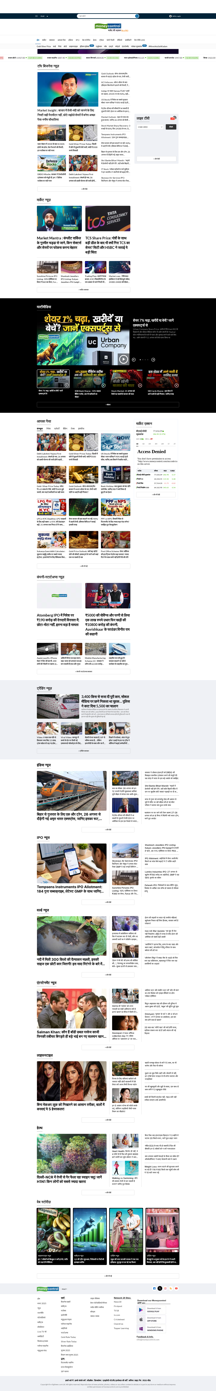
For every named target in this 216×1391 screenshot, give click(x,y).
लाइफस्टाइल (73, 46)
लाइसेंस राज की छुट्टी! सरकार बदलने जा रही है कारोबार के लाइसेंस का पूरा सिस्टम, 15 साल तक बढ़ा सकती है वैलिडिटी (118, 661)
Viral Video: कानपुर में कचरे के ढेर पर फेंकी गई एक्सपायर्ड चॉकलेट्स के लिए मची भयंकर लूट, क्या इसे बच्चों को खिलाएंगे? (71, 740)
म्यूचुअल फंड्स (66, 1319)
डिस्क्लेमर (97, 1380)
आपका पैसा (62, 40)
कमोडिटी (128, 40)
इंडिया (70, 40)
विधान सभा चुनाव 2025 (69, 1354)
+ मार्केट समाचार (84, 290)
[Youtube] (176, 1288)
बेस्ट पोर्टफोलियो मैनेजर (98, 1302)
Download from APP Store (151, 1319)
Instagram (165, 1288)
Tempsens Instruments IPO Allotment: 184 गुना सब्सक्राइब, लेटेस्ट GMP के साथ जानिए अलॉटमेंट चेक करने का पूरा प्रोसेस (114, 136)
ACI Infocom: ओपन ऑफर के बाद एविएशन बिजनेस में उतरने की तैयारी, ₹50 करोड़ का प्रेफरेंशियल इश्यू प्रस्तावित (115, 84)
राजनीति (40, 1313)
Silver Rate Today (69, 1341)
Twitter (159, 1288)
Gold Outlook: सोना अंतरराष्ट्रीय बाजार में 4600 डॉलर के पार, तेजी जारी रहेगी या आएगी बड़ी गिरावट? (115, 75)
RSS (170, 1288)
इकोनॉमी (64, 1315)
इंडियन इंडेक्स (84, 46)
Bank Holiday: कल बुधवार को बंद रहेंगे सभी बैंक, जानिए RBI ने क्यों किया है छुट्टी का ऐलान (115, 489)
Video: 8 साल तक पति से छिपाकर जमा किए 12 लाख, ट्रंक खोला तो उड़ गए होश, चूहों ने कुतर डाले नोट (46, 740)
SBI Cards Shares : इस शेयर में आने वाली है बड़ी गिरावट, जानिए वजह (161, 392)
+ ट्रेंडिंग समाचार (83, 751)
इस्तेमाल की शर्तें (121, 1380)
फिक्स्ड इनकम (42, 1341)
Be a (125, 30)
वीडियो (119, 40)
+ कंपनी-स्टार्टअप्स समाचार (83, 671)
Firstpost (118, 1306)
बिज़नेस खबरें (65, 1301)
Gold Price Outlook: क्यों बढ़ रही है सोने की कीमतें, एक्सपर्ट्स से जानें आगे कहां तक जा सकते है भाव (83, 554)
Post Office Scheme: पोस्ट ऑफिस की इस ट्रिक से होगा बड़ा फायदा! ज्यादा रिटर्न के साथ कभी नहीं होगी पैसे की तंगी (115, 554)
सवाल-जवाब (94, 1316)
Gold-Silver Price (44, 46)
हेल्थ (94, 40)
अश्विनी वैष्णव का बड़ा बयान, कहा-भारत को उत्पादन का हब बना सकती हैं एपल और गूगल (71, 661)
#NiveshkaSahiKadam (158, 46)
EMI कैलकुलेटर (67, 1367)
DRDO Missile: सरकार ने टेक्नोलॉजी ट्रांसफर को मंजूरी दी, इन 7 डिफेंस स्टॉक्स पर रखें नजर (51, 177)
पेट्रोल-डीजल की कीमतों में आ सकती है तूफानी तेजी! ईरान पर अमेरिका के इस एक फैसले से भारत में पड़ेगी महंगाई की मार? (115, 110)
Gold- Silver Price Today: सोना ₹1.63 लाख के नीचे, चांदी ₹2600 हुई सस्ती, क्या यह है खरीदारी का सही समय (50, 489)
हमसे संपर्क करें (80, 1380)
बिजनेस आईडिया (67, 1346)
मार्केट (44, 40)
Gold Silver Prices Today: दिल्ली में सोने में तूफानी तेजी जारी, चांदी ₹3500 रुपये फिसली (83, 147)
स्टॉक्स (63, 1310)
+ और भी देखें (156, 494)
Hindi (42, 16)
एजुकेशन (99, 46)
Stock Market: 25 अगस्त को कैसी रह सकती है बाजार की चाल (123, 392)
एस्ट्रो (111, 46)
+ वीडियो (108, 405)
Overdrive (118, 1324)
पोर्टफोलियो (41, 1317)
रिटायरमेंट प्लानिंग (67, 1362)
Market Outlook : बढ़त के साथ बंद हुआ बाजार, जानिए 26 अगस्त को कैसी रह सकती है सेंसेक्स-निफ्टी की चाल (115, 118)
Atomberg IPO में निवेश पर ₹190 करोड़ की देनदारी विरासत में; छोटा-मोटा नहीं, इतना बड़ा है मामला (58, 620)
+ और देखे (84, 189)
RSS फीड (147, 1380)
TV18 (116, 1310)
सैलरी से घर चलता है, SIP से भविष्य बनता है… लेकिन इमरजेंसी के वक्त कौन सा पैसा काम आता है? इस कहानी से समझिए (95, 740)
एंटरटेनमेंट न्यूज (46, 983)
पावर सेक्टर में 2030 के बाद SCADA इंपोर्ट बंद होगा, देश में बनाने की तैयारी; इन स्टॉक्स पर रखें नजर (51, 147)
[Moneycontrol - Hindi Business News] (108, 27)
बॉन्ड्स (92, 1311)
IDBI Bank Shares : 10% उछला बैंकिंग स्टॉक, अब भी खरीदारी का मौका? (88, 394)
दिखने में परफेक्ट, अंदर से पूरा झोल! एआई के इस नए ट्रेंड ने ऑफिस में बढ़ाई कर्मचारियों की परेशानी (119, 740)
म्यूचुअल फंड (42, 1350)
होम (38, 40)
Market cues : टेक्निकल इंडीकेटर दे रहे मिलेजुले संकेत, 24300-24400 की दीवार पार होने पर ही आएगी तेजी (119, 279)
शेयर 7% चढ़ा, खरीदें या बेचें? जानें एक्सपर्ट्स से (51, 392)
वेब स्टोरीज (86, 40)
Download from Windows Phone (151, 1328)
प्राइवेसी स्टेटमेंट (109, 1380)
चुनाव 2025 (65, 1350)
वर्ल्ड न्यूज (43, 910)
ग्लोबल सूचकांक (136, 46)
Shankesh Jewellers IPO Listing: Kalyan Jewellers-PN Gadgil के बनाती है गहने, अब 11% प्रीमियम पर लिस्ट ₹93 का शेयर (71, 279)
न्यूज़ (39, 1308)
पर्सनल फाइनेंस (42, 1345)
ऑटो (65, 46)
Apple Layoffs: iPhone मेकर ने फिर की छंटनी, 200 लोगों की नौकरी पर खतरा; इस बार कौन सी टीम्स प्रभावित (47, 661)
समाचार (52, 40)
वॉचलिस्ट (40, 1327)
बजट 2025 (41, 1303)
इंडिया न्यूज (44, 765)
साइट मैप (138, 1380)
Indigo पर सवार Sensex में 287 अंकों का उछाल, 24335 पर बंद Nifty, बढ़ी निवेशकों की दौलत (115, 92)
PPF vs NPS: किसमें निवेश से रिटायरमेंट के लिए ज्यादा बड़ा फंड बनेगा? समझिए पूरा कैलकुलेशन (115, 521)
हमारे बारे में (69, 1380)
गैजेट (59, 46)
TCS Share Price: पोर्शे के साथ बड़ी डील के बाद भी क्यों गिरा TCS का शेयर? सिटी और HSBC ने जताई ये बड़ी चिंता (107, 245)
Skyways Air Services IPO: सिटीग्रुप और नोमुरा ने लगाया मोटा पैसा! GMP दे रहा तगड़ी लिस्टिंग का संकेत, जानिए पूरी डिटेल (115, 179)
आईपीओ (64, 1328)
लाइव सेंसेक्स (95, 1298)
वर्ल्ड (54, 46)
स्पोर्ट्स (117, 46)
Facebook (154, 1288)
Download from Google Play (151, 1309)
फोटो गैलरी (110, 40)
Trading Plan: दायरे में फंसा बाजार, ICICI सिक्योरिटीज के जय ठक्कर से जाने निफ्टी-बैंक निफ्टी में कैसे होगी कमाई (95, 279)
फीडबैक (90, 1380)
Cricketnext (119, 1319)
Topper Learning (121, 1328)
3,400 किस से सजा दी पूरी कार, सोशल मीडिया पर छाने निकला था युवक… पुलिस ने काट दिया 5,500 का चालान (105, 701)
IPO (77, 40)
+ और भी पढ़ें (83, 566)
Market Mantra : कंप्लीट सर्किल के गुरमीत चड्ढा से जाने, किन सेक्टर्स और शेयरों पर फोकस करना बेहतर (59, 243)
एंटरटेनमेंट (125, 46)
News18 (117, 1301)
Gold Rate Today (68, 1337)
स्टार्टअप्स (64, 1332)
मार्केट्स (40, 1322)
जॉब (105, 46)
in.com (117, 1315)
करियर (131, 1380)
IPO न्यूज (43, 838)
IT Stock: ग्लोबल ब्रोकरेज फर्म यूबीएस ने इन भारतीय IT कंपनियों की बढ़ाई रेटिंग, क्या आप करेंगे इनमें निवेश (115, 171)
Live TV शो (41, 1331)
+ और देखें (156, 159)
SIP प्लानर (65, 1371)
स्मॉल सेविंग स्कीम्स (97, 1307)
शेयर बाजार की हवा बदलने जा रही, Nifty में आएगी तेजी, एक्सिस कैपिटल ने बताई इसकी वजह (115, 145)
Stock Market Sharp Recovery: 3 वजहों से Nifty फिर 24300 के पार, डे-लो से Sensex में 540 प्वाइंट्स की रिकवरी (115, 127)
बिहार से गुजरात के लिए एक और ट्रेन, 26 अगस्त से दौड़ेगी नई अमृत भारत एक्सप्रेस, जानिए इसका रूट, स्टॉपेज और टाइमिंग (115, 153)
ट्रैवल (101, 40)
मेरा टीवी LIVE (139, 40)
